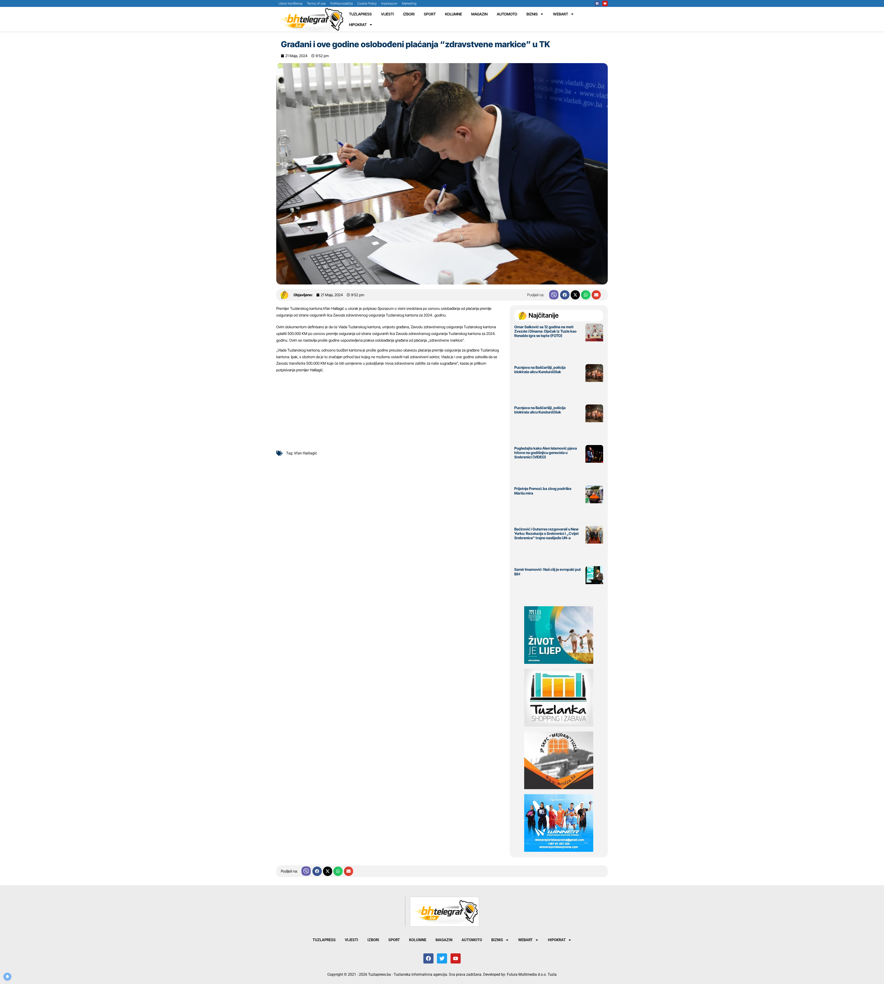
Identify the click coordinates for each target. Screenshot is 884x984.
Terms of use (316, 3)
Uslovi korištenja (290, 3)
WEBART (560, 14)
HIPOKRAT (358, 24)
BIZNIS (532, 14)
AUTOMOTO (507, 14)
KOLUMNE (453, 14)
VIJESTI (387, 14)
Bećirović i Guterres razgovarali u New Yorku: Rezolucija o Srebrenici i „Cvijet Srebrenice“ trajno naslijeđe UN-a (546, 533)
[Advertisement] (391, 410)
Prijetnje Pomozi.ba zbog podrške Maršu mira (542, 490)
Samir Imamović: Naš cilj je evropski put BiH (547, 571)
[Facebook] (597, 3)
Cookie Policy (367, 3)
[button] (565, 295)
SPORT (430, 14)
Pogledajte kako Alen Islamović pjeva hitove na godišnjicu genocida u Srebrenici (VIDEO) (545, 452)
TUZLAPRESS (360, 14)
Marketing (409, 3)
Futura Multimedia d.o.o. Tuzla (532, 974)
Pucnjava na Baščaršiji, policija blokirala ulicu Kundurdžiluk (540, 369)
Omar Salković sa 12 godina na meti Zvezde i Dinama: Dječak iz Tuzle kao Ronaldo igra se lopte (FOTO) (545, 331)
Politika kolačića (341, 3)
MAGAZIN (479, 14)
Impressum (389, 3)
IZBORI (409, 14)
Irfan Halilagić (305, 453)
